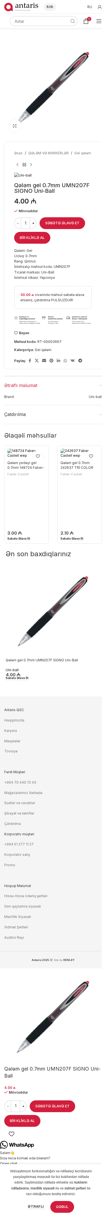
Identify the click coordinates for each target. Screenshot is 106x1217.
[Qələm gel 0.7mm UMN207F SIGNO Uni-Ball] (53, 611)
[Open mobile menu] (99, 21)
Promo (9, 865)
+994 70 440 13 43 (20, 782)
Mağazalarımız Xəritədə (23, 793)
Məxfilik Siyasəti (17, 917)
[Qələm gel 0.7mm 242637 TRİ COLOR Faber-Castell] (79, 453)
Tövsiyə (11, 751)
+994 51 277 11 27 (19, 844)
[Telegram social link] (80, 361)
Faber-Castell (18, 474)
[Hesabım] (100, 7)
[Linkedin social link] (58, 361)
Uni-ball (12, 670)
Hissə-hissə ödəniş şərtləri (25, 896)
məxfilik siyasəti (43, 1188)
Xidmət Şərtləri (16, 927)
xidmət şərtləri (75, 1188)
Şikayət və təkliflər (19, 813)
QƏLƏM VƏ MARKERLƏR (48, 153)
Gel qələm (82, 153)
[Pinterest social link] (51, 361)
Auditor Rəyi (14, 937)
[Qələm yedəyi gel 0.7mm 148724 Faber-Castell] (26, 453)
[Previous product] (17, 164)
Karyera (10, 731)
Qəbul (62, 1206)
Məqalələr (12, 741)
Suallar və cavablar (19, 803)
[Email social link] (44, 361)
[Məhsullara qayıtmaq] (24, 164)
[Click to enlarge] (14, 125)
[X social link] (36, 361)
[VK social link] (73, 361)
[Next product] (31, 164)
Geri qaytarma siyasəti (22, 906)
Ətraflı (36, 1206)
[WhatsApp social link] (65, 361)
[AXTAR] (72, 21)
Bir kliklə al (32, 237)
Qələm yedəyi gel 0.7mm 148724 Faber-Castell (25, 467)
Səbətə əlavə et (62, 223)
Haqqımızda (14, 720)
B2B (50, 7)
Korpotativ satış (17, 854)
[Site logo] (21, 6)
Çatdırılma (12, 824)
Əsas (18, 153)
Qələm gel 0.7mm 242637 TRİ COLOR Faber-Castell (76, 467)
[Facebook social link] (29, 361)
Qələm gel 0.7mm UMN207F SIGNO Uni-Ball (42, 660)
